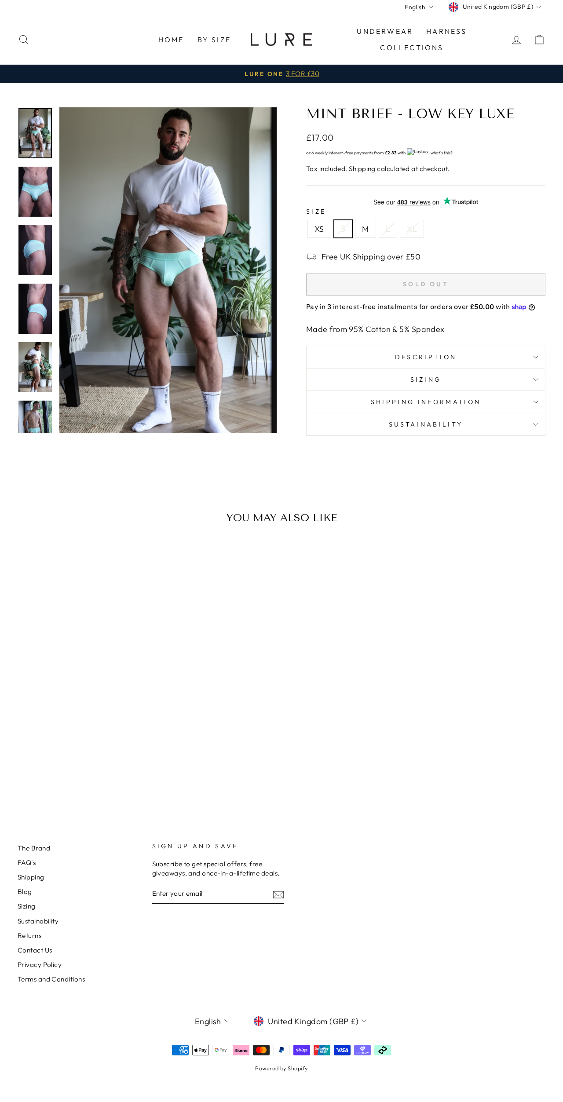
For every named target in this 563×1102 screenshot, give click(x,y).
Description (426, 357)
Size (316, 211)
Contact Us (35, 950)
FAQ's (27, 862)
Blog (25, 891)
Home (171, 39)
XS (319, 229)
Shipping (362, 168)
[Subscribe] (278, 894)
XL (412, 229)
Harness (446, 31)
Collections (411, 47)
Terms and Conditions (51, 979)
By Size (214, 39)
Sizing (426, 379)
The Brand (34, 848)
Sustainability (426, 424)
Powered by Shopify (281, 1068)
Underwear (385, 31)
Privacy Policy (40, 964)
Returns (29, 935)
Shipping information (426, 402)
